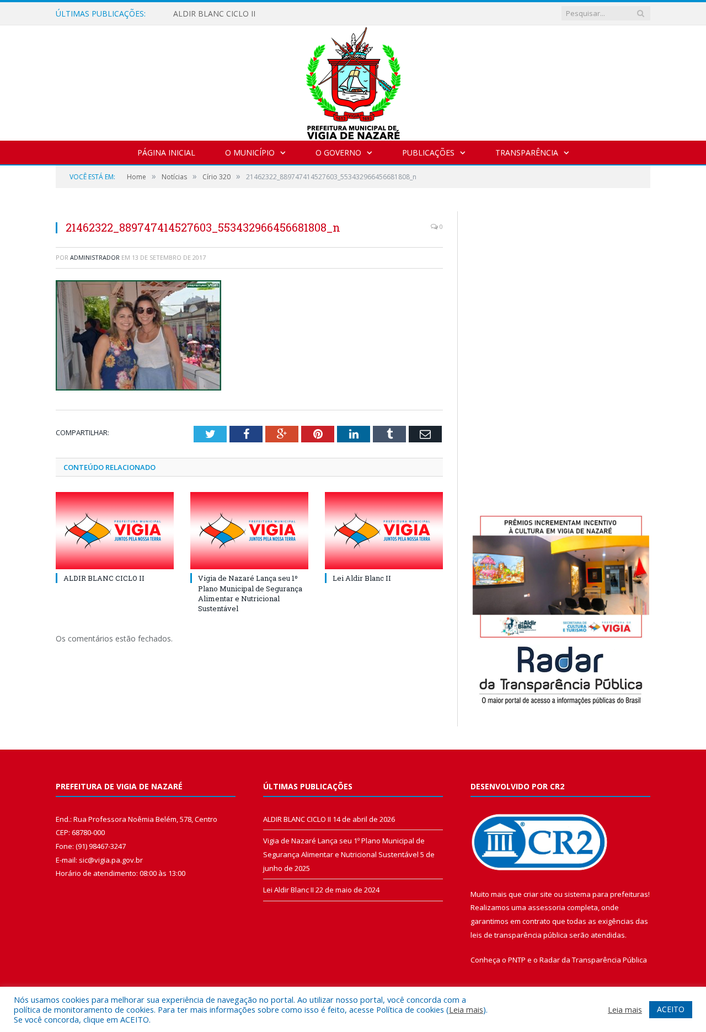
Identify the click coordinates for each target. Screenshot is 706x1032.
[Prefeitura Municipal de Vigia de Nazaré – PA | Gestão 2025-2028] (353, 80)
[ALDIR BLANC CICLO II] (115, 530)
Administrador (95, 257)
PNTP (517, 960)
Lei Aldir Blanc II (362, 578)
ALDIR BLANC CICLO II (214, 14)
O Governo (338, 152)
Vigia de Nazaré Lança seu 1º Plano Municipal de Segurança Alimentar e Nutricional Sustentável (250, 593)
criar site (537, 894)
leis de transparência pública (519, 935)
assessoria (546, 907)
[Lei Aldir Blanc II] (384, 530)
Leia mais (466, 1009)
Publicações (428, 152)
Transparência (526, 152)
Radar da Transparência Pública (593, 960)
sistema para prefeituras (606, 894)
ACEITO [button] (670, 1009)
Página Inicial (166, 152)
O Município (250, 152)
